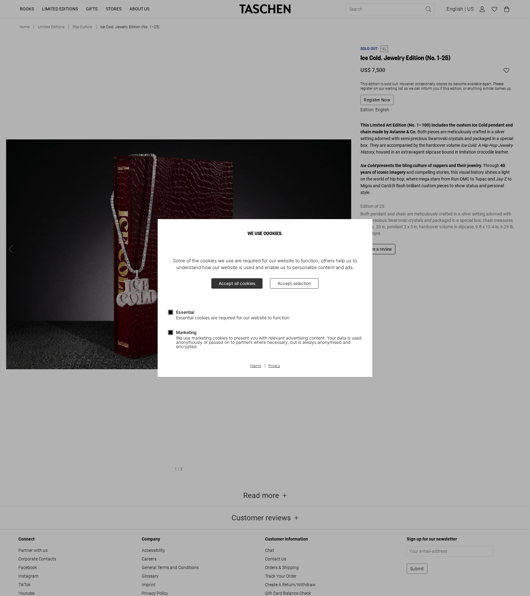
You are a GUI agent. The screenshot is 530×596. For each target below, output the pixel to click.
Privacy (274, 366)
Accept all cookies (237, 283)
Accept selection (294, 283)
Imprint (255, 366)
